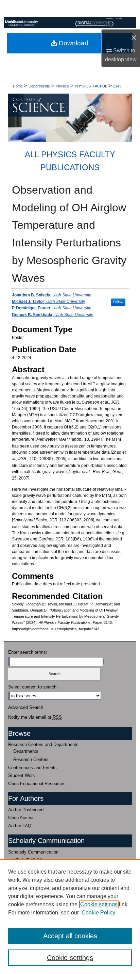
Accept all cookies (70, 936)
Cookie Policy (98, 912)
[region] (70, 916)
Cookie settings (99, 904)
